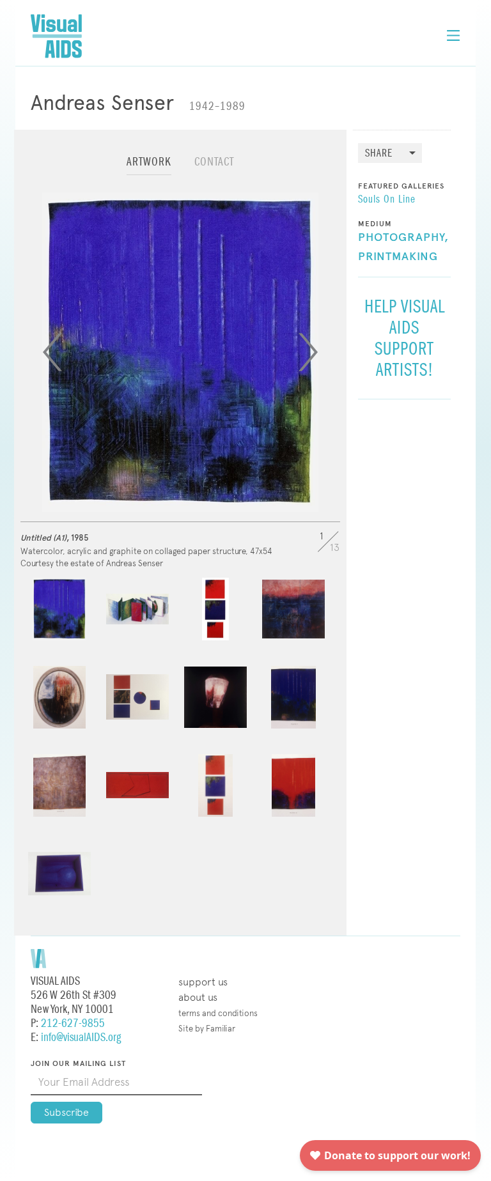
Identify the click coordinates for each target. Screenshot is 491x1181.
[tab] (149, 168)
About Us (197, 997)
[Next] (308, 352)
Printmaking (398, 257)
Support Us (203, 982)
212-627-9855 (73, 1023)
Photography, (403, 237)
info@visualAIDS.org (81, 1038)
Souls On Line (387, 200)
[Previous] (52, 352)
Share (379, 153)
